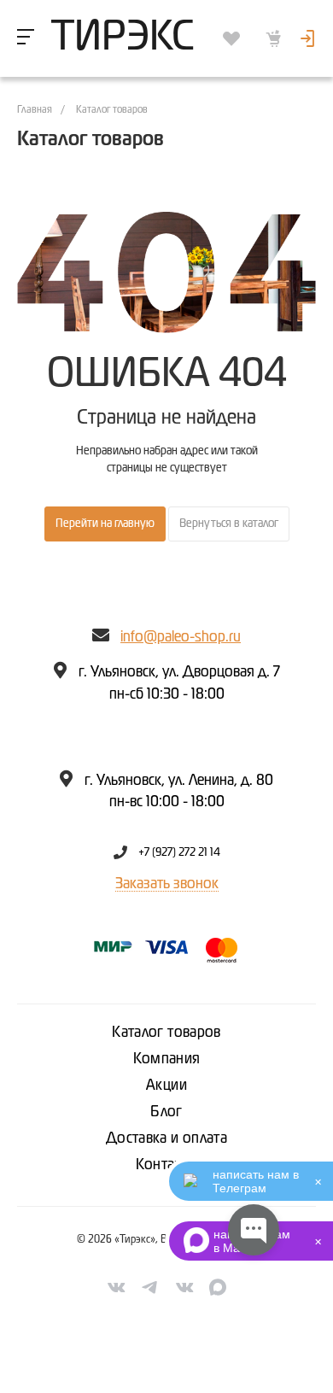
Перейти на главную (105, 523)
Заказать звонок (167, 884)
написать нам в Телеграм (256, 1181)
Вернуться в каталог (228, 523)
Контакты (167, 1165)
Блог (166, 1112)
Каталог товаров (166, 1032)
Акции (166, 1085)
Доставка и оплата (166, 1138)
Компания (167, 1059)
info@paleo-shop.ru (180, 637)
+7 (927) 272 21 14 (179, 852)
